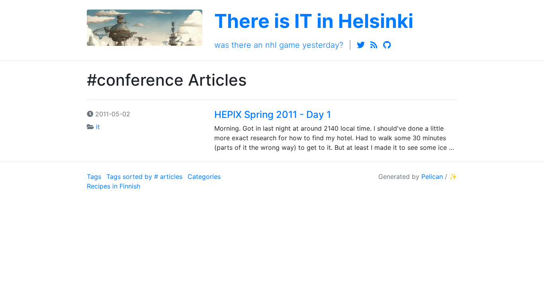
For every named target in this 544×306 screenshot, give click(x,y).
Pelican (432, 176)
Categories (204, 176)
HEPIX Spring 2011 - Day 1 (272, 114)
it (98, 127)
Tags (94, 176)
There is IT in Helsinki (313, 21)
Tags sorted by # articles (144, 176)
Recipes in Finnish (113, 186)
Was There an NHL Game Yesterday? (278, 45)
